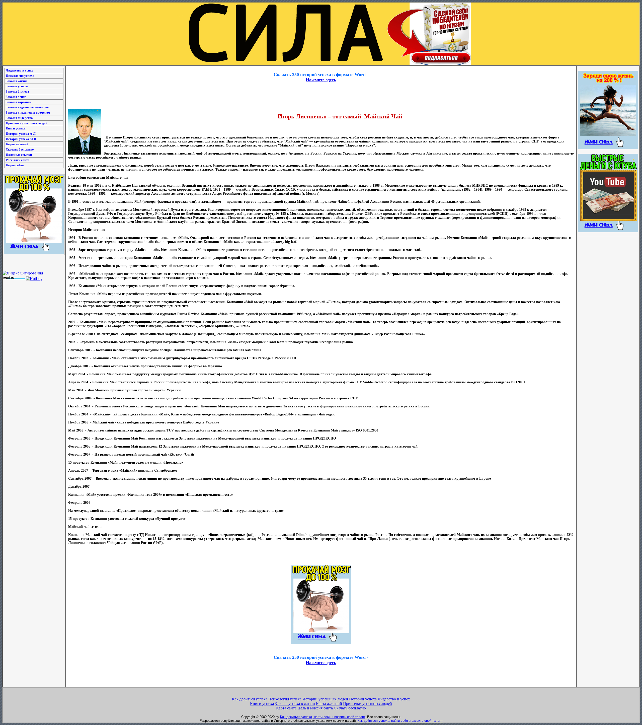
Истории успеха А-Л (21, 133)
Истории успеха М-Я (21, 139)
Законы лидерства (19, 118)
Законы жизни (16, 81)
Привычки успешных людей (26, 123)
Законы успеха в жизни (295, 703)
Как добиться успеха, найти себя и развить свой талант (322, 717)
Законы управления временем (28, 112)
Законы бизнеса (17, 91)
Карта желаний (17, 144)
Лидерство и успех (19, 70)
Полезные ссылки (19, 155)
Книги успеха (16, 128)
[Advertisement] (321, 67)
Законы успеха (17, 86)
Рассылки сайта (17, 160)
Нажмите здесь (321, 79)
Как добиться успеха (249, 699)
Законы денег (16, 97)
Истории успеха (363, 699)
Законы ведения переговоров (27, 107)
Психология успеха (20, 76)
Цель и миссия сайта (315, 708)
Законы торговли (18, 102)
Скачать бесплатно (20, 149)
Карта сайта (15, 165)
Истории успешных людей (325, 699)
